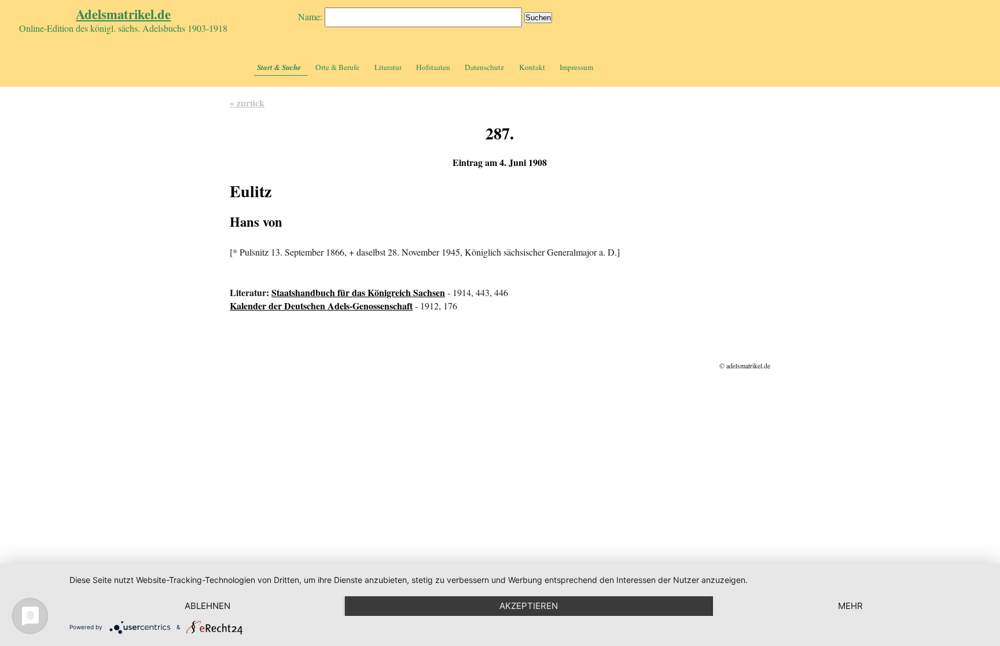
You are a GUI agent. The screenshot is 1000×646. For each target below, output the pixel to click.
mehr (850, 605)
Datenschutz (484, 67)
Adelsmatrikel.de (123, 14)
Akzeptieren (528, 605)
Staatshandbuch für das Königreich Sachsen (358, 292)
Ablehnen (207, 605)
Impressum (576, 67)
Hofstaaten (433, 67)
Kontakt (532, 67)
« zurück (247, 102)
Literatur (388, 67)
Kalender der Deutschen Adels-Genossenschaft (321, 305)
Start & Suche (279, 67)
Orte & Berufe (337, 67)
